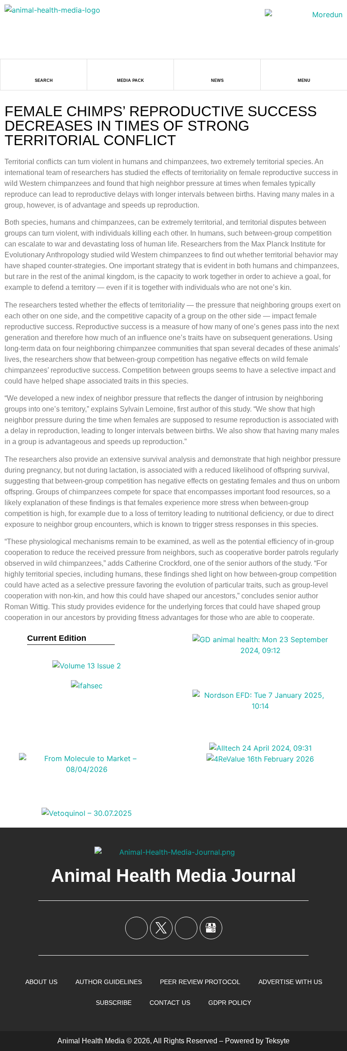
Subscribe (113, 1002)
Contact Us (170, 1002)
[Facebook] (136, 928)
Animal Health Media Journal (173, 875)
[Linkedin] (186, 928)
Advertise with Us (290, 981)
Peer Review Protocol (200, 981)
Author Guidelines (108, 981)
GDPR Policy (229, 1002)
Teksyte (277, 1041)
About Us (41, 981)
